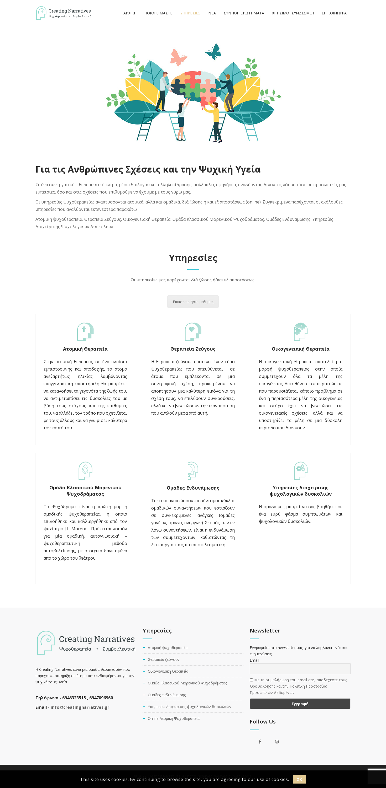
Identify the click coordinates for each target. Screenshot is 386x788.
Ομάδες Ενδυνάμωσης (193, 488)
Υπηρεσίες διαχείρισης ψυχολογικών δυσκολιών (301, 490)
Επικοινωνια (334, 12)
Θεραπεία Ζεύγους (193, 349)
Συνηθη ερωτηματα (244, 12)
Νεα (212, 12)
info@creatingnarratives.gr (80, 707)
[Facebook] (259, 741)
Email (254, 660)
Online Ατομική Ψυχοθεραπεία (174, 718)
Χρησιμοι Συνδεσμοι (293, 12)
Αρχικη (130, 12)
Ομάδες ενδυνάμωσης (167, 694)
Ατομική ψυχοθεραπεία (167, 647)
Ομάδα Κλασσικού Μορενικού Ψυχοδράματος (85, 490)
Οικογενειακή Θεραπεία (301, 349)
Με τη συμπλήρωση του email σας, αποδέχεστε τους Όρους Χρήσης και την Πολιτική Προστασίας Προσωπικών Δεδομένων (298, 686)
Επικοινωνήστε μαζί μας (193, 301)
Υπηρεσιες (190, 12)
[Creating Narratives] (63, 13)
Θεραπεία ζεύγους (163, 659)
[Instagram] (277, 741)
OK (299, 778)
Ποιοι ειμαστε (158, 12)
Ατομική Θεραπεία (85, 349)
